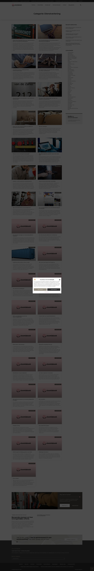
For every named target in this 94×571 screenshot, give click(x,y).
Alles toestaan (40, 289)
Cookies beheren (54, 289)
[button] (59, 279)
